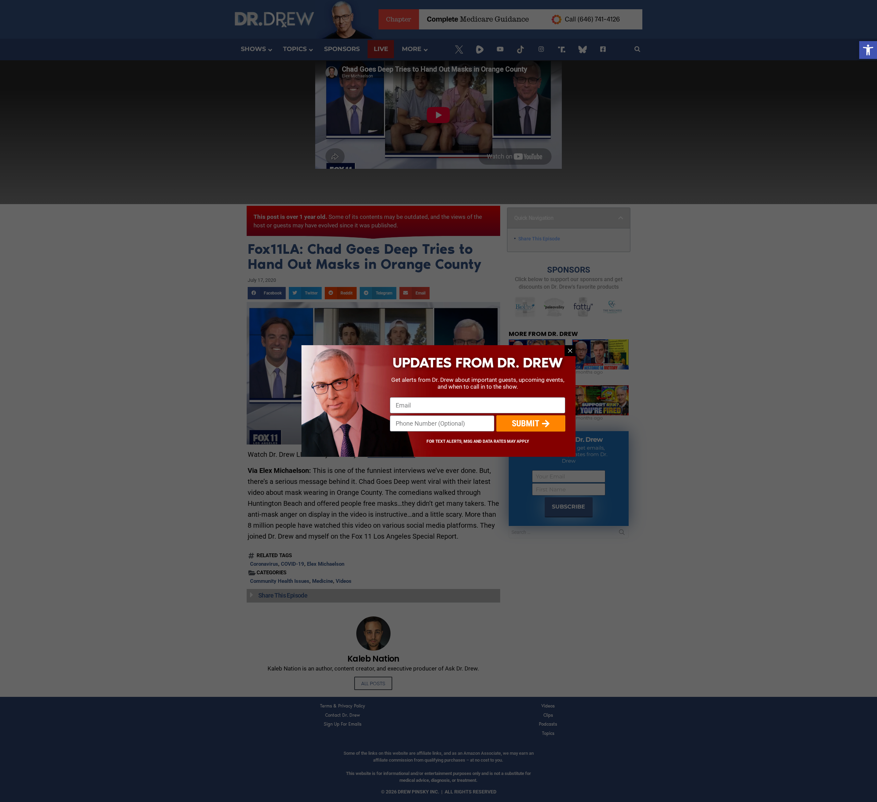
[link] (868, 50)
